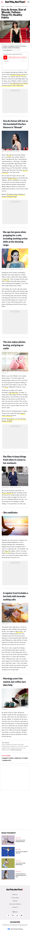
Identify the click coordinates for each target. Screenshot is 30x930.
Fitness (25, 758)
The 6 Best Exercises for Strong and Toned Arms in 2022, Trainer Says (15, 84)
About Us (15, 894)
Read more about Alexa (16, 749)
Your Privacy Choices (16, 929)
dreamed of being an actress (18, 74)
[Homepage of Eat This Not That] (14, 889)
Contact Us (15, 907)
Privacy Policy (15, 897)
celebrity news (7, 758)
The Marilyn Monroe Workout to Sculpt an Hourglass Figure (13, 195)
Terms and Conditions (15, 904)
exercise (18, 758)
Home (2, 6)
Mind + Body (9, 6)
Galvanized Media (13, 924)
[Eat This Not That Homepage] (15, 2)
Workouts (7, 760)
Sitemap (15, 900)
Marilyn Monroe (12, 178)
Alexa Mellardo (7, 50)
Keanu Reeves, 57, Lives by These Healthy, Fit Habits (14, 420)
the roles (9, 155)
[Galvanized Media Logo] (15, 922)
